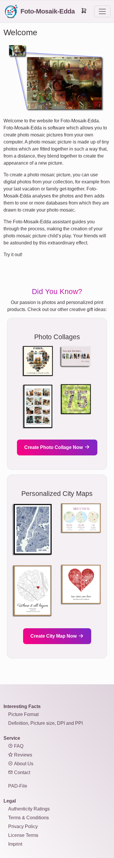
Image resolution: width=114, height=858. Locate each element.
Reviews (22, 754)
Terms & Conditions (28, 817)
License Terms (23, 835)
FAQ (18, 746)
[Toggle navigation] (102, 11)
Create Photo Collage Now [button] (54, 447)
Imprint (15, 844)
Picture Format (23, 714)
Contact (21, 772)
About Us (23, 763)
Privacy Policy (23, 826)
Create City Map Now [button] (54, 636)
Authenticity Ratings (29, 808)
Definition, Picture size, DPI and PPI (45, 723)
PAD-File (17, 785)
